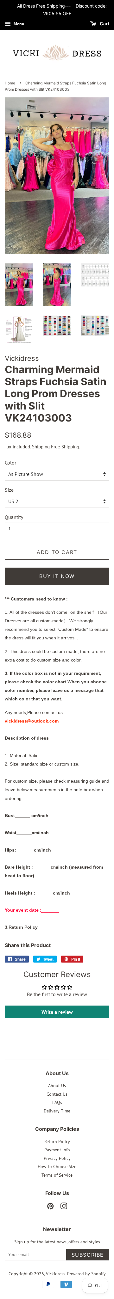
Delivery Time (57, 1111)
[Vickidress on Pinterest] (50, 1207)
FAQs (57, 1102)
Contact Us (57, 1094)
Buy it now (57, 576)
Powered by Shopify (86, 1274)
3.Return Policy (21, 927)
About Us (57, 1085)
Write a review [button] (57, 1012)
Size (9, 490)
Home (10, 83)
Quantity (14, 517)
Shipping (41, 447)
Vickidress (55, 1274)
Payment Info (57, 1150)
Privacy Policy (57, 1158)
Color (10, 462)
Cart (104, 23)
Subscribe (88, 1255)
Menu (18, 24)
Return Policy (57, 1141)
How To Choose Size (57, 1166)
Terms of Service (57, 1175)
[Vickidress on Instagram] (63, 1207)
